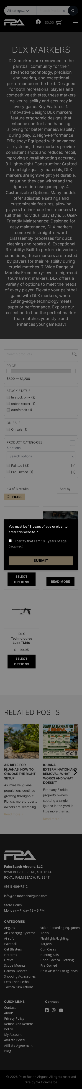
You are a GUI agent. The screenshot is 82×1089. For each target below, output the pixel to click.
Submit (41, 560)
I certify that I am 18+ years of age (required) (38, 543)
